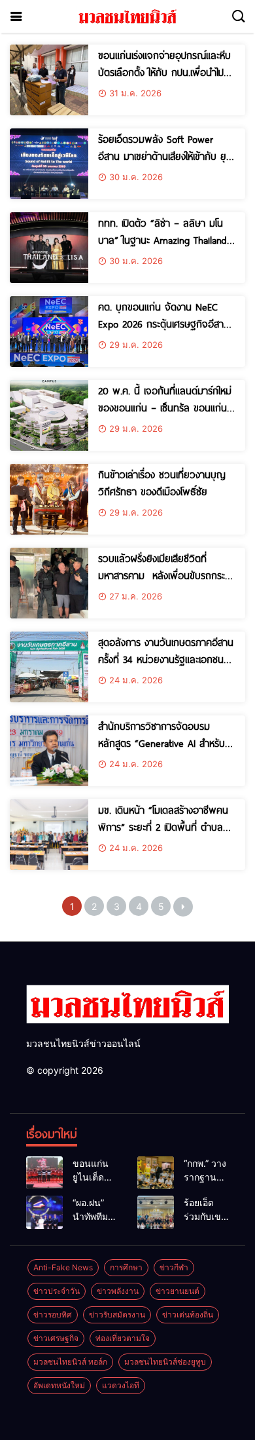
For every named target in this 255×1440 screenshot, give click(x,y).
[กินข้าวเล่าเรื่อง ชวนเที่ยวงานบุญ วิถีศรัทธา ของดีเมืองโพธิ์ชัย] (49, 499)
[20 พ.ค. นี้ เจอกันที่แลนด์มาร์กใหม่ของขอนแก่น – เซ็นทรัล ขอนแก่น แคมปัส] (49, 415)
